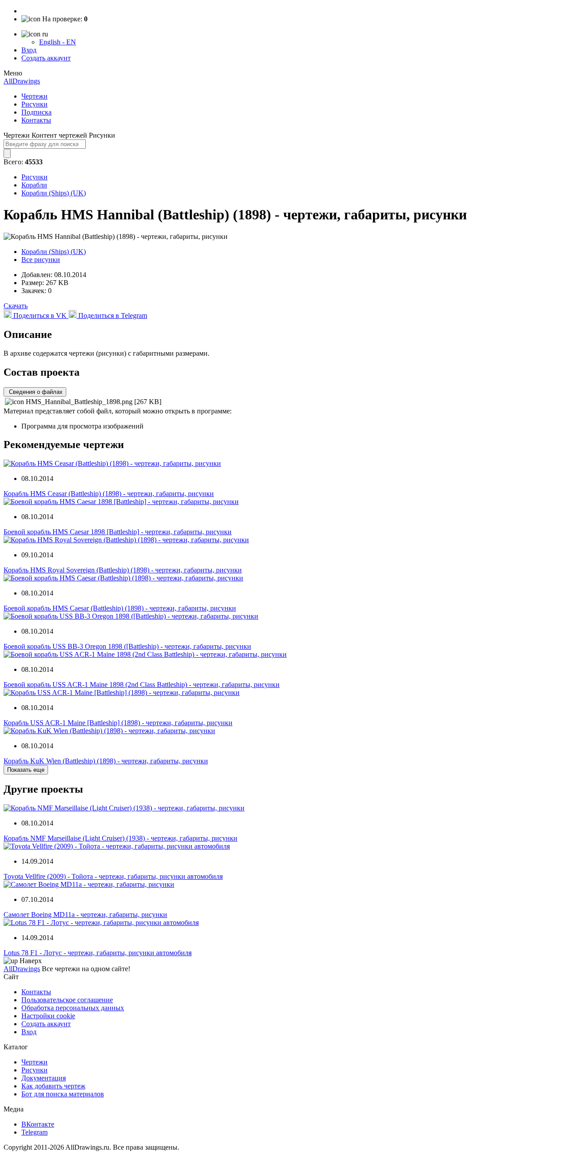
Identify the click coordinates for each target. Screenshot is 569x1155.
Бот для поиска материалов (62, 1094)
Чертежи (34, 96)
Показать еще (25, 769)
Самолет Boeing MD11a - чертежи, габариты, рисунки (85, 914)
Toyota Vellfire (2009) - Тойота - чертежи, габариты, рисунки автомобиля (113, 876)
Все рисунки (40, 259)
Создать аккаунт (46, 58)
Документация (43, 1078)
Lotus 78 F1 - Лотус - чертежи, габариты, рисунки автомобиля (98, 953)
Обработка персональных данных (72, 1008)
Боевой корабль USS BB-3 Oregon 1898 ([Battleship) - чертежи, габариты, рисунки (127, 646)
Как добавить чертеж (53, 1086)
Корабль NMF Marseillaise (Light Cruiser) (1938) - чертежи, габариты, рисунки (120, 838)
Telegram (34, 1132)
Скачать (16, 306)
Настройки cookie (48, 1016)
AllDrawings (22, 81)
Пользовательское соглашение (67, 1000)
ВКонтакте (37, 1124)
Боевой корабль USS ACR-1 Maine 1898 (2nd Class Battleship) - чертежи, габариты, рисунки (142, 684)
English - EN (57, 42)
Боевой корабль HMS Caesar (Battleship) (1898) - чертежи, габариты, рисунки (120, 608)
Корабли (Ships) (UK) (53, 193)
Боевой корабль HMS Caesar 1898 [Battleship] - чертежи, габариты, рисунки (118, 532)
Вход (28, 50)
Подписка (36, 112)
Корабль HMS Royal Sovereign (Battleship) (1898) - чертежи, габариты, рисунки (123, 570)
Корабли (34, 185)
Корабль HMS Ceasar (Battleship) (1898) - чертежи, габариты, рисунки (109, 493)
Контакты (36, 120)
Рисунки (34, 104)
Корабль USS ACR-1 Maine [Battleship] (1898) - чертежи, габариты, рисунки (118, 722)
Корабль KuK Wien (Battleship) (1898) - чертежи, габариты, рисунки (106, 761)
